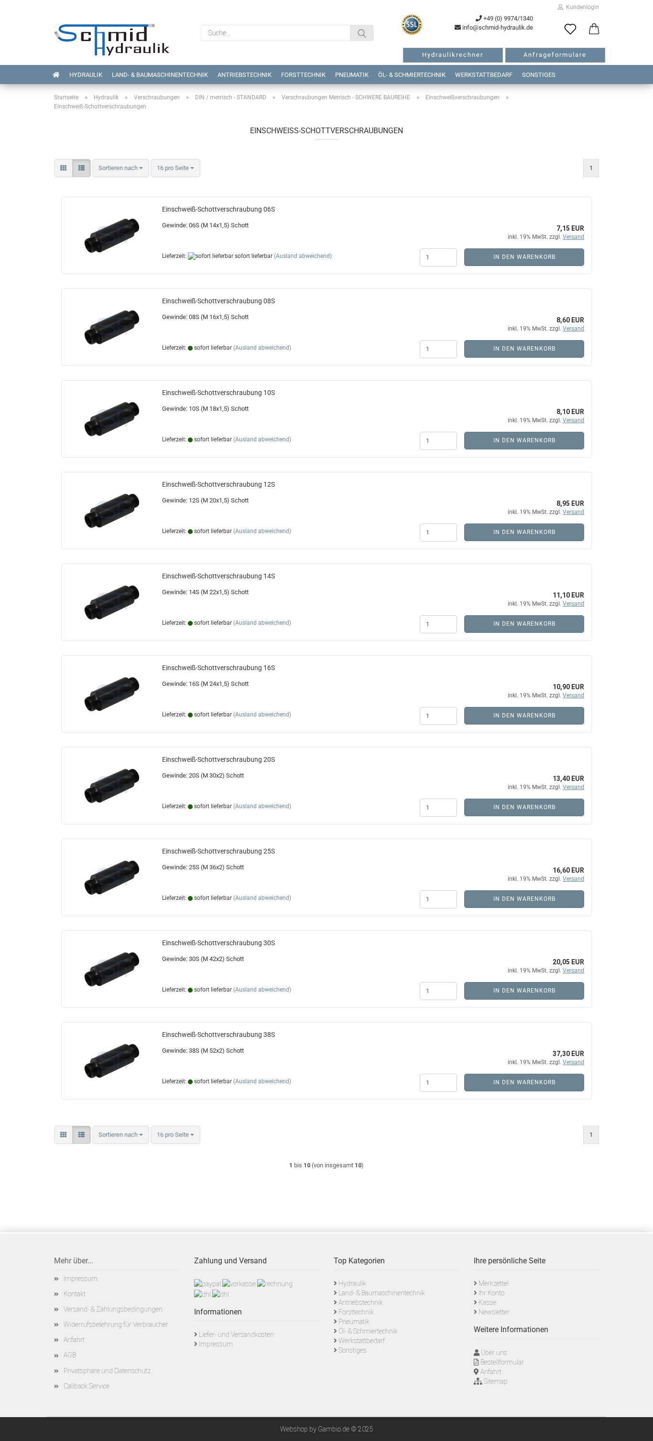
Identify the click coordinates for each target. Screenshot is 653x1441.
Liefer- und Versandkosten (236, 1334)
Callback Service (86, 1386)
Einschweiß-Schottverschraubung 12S (218, 484)
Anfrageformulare (555, 54)
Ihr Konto (491, 1293)
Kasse (487, 1302)
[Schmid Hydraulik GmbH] (111, 39)
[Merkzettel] (570, 29)
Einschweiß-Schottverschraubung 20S (218, 759)
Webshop (294, 1429)
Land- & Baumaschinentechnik (160, 74)
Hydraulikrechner (452, 54)
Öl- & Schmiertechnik (412, 74)
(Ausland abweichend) (303, 256)
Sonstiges (538, 74)
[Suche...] (362, 33)
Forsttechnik (303, 74)
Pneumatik (352, 74)
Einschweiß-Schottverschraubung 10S (218, 392)
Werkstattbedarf (483, 74)
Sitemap (496, 1381)
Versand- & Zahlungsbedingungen (113, 1309)
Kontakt (75, 1294)
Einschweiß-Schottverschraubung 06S (218, 209)
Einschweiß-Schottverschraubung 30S (218, 943)
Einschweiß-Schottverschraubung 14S (218, 576)
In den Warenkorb (524, 257)
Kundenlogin (581, 7)
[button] (594, 29)
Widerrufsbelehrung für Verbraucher (116, 1324)
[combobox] (120, 168)
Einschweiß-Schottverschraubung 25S (218, 851)
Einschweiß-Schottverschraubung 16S (218, 668)
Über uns (494, 1352)
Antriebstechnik (245, 74)
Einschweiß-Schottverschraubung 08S (218, 301)
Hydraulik (85, 74)
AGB (70, 1355)
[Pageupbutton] (634, 1426)
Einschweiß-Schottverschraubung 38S (218, 1034)
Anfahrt (74, 1340)
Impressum (81, 1278)
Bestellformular (502, 1362)
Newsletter (494, 1312)
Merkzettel (494, 1283)
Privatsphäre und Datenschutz (107, 1371)
